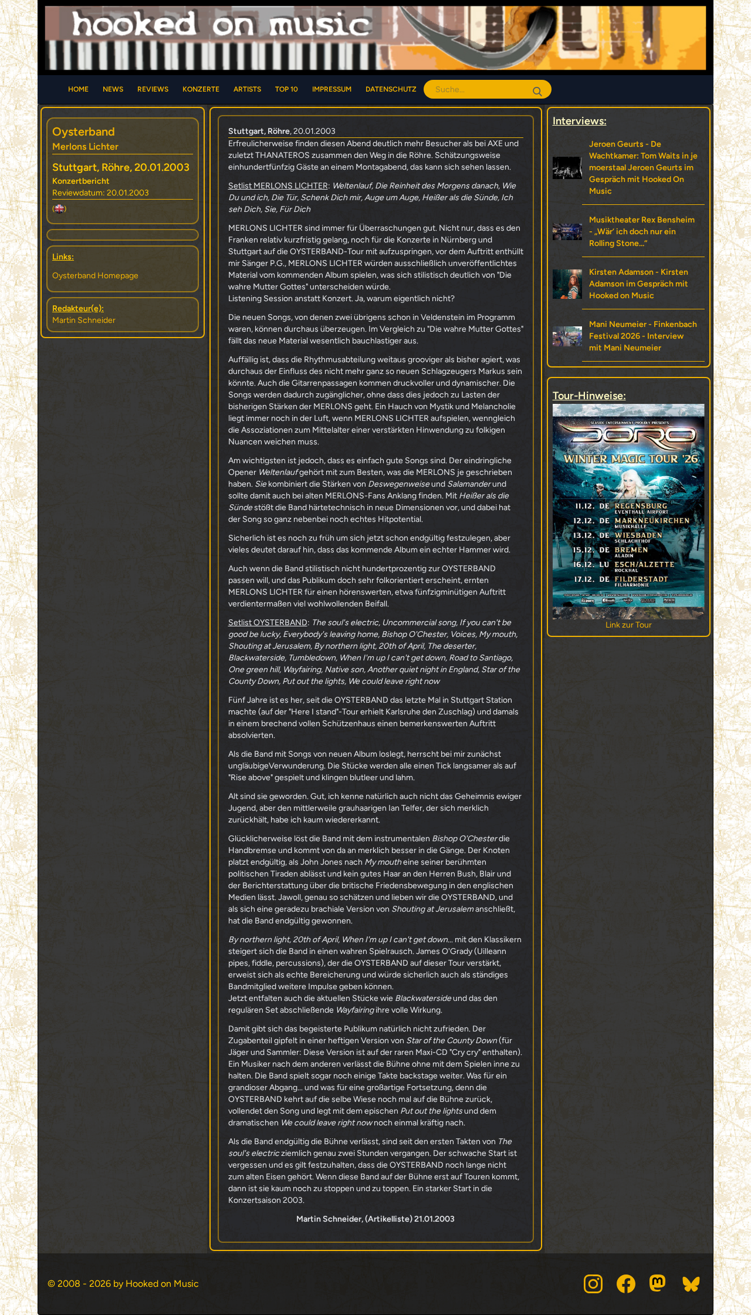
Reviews (152, 89)
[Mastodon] (659, 1284)
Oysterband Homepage (95, 276)
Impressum (331, 89)
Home (78, 89)
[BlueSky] (691, 1284)
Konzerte (200, 89)
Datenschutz (391, 89)
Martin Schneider (84, 320)
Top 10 (286, 89)
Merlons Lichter (85, 146)
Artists (247, 89)
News (113, 89)
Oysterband (83, 131)
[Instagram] (593, 1284)
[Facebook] (626, 1284)
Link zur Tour (632, 625)
